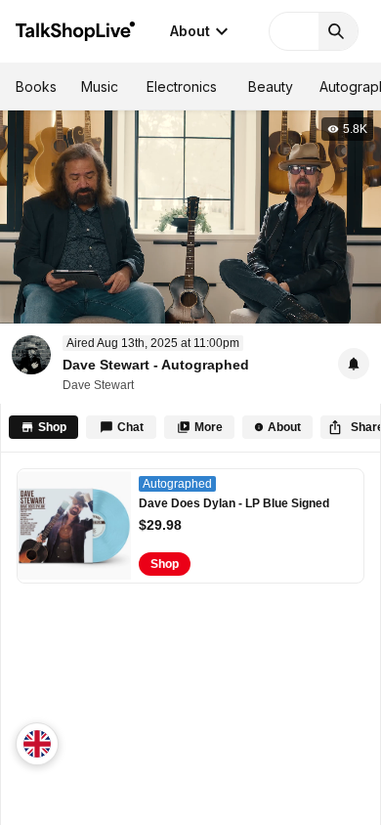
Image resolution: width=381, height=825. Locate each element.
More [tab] (208, 427)
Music (99, 86)
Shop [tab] (52, 427)
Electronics (182, 86)
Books (36, 86)
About (190, 30)
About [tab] (284, 427)
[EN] (37, 743)
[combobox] (37, 743)
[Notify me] (353, 363)
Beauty (270, 86)
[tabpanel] (190, 639)
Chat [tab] (130, 427)
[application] (190, 216)
